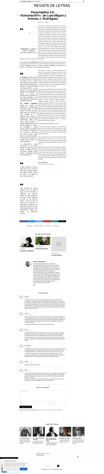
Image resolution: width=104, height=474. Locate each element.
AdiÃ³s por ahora (76, 438)
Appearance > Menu (26, 1)
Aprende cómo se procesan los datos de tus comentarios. (50, 410)
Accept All (23, 469)
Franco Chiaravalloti (39, 261)
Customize (8, 469)
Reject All (16, 469)
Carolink (27, 296)
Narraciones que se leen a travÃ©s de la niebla (51, 439)
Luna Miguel (56, 225)
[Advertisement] (52, 465)
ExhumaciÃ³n (49, 225)
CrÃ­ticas (46, 22)
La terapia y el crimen (64, 438)
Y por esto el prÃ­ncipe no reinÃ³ (38, 438)
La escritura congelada (27, 251)
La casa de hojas (56, 255)
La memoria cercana (25, 438)
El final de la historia (41, 249)
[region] (15, 465)
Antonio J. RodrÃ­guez (39, 225)
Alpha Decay (29, 225)
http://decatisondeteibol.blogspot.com (46, 164)
